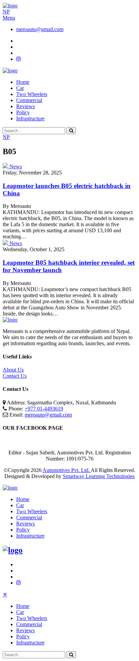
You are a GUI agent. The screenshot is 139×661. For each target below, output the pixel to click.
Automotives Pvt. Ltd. (67, 470)
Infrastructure (30, 118)
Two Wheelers (31, 94)
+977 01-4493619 (44, 408)
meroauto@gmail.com (39, 29)
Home (22, 82)
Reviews (25, 106)
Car (20, 88)
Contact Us (15, 376)
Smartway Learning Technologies (99, 476)
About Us (13, 370)
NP (6, 12)
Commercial (29, 100)
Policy (23, 112)
